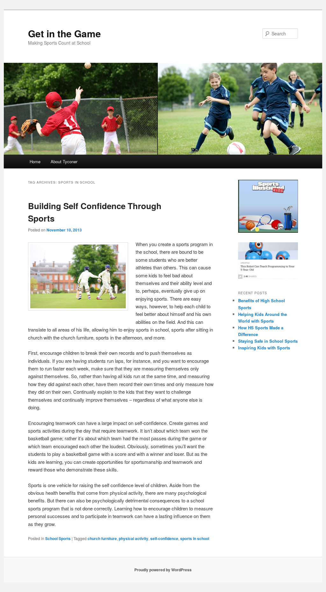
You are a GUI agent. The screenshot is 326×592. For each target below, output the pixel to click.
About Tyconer (64, 161)
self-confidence (164, 538)
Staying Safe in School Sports (268, 341)
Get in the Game (64, 33)
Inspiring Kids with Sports (264, 348)
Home (35, 161)
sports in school (194, 538)
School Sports (58, 538)
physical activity (133, 538)
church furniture (102, 538)
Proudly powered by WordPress (163, 570)
